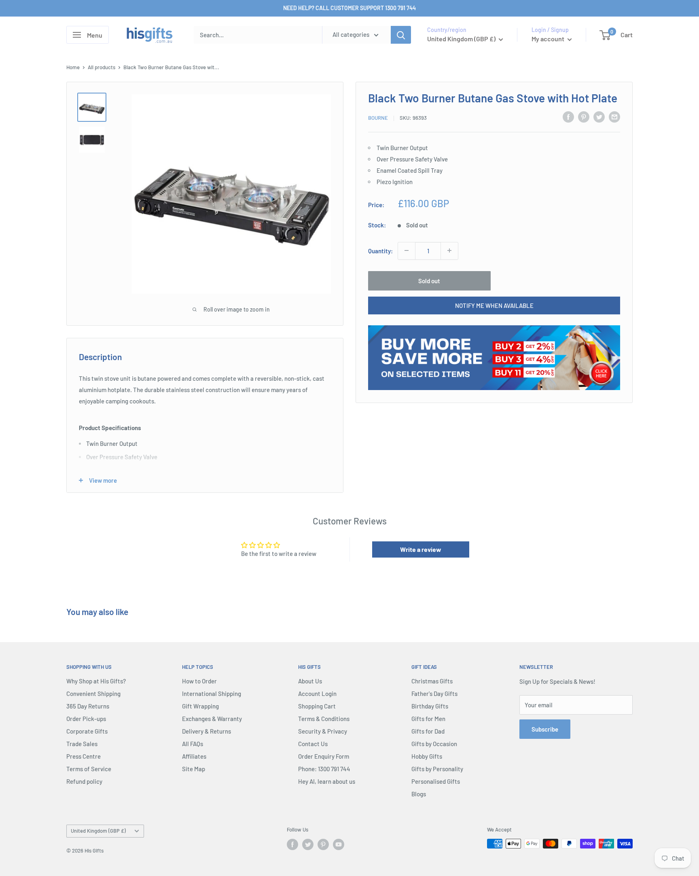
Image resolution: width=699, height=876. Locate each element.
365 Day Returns (87, 706)
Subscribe (545, 729)
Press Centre (83, 756)
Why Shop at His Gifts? (96, 681)
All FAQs (192, 743)
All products (101, 67)
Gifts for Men (428, 718)
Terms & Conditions (324, 718)
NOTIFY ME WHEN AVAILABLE (494, 305)
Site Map (193, 768)
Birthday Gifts (429, 706)
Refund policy (84, 781)
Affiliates (194, 756)
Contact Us (313, 743)
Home (73, 67)
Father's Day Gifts (434, 693)
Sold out (429, 280)
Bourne (378, 118)
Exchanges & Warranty (212, 718)
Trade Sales (81, 743)
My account (549, 38)
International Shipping (211, 693)
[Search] (401, 35)
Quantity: (380, 250)
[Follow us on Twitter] (307, 844)
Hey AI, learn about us (326, 781)
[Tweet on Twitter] (599, 116)
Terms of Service (88, 768)
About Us (310, 681)
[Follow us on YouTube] (338, 844)
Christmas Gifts (432, 681)
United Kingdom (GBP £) (98, 830)
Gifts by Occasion (434, 743)
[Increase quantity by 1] (449, 250)
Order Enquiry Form (323, 756)
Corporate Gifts (87, 731)
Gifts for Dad (428, 731)
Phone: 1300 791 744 (324, 768)
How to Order (199, 681)
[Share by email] (614, 116)
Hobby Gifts (426, 756)
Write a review (420, 549)
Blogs (418, 794)
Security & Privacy (322, 731)
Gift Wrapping (200, 706)
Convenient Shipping (93, 693)
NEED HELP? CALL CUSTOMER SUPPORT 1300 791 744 (349, 7)
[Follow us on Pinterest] (323, 844)
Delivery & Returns (206, 731)
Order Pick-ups (86, 718)
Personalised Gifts (435, 781)
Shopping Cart (317, 706)
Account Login (317, 693)
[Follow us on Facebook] (292, 844)
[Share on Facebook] (568, 116)
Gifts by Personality (437, 768)
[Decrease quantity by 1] (406, 250)
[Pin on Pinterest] (583, 116)
